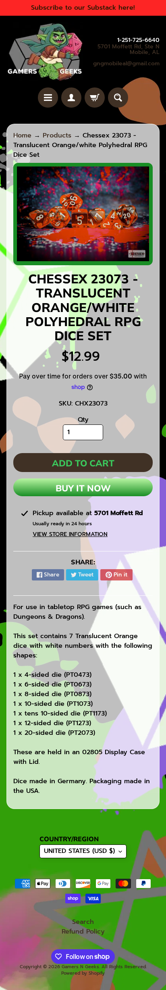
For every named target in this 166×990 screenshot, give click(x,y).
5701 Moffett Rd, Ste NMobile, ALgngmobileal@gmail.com (126, 55)
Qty (83, 419)
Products (57, 135)
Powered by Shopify (83, 973)
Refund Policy (83, 931)
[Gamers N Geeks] (44, 51)
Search (83, 922)
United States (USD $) (79, 851)
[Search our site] (118, 97)
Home (22, 135)
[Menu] (48, 97)
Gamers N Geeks (80, 966)
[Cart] (95, 97)
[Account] (71, 97)
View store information (70, 534)
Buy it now (83, 488)
